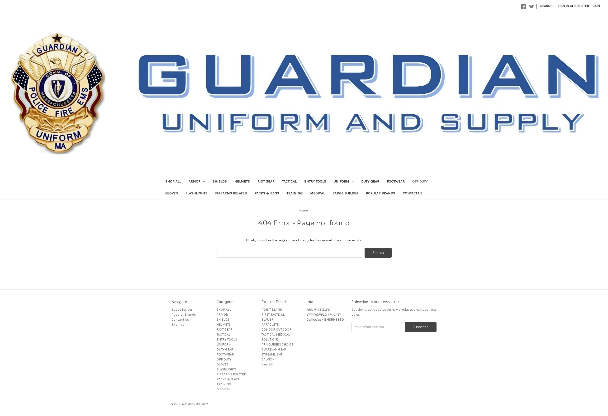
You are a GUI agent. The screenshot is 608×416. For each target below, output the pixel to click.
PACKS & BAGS (267, 193)
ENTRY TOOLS (315, 181)
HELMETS (242, 181)
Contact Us (413, 193)
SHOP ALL (173, 181)
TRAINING (295, 193)
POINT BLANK (271, 310)
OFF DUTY (420, 181)
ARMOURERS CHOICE (277, 344)
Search (546, 6)
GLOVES (171, 193)
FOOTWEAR (396, 181)
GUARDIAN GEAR (273, 349)
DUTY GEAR (370, 181)
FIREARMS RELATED (231, 193)
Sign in (563, 6)
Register (581, 6)
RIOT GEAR (266, 181)
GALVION (268, 359)
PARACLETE (270, 325)
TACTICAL (289, 181)
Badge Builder (345, 193)
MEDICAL (317, 193)
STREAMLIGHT (271, 354)
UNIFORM (341, 181)
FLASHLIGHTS (196, 193)
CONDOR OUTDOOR (276, 329)
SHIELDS (220, 181)
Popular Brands (380, 193)
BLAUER (267, 320)
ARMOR (194, 181)
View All (267, 364)
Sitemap (177, 325)
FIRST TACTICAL (273, 315)
